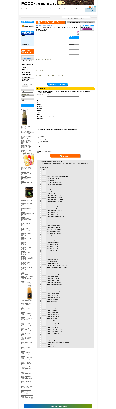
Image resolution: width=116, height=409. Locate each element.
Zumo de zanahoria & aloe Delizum (26, 369)
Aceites (23, 35)
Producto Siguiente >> (74, 80)
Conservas (24, 71)
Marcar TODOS (42, 132)
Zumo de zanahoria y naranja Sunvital (26, 379)
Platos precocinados (44, 141)
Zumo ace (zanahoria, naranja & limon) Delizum (26, 280)
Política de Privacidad (47, 151)
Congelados (25, 69)
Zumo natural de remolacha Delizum (26, 389)
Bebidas (23, 39)
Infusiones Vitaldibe (26, 167)
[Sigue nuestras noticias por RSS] (90, 7)
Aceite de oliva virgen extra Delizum (26, 108)
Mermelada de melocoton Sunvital (26, 221)
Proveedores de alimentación (28, 17)
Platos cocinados (25, 38)
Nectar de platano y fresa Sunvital (26, 263)
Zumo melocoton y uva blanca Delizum (27, 387)
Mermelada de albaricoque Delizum (26, 170)
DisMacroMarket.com (35, 14)
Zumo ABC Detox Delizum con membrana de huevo (27, 276)
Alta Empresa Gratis (57, 8)
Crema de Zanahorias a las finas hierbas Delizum (27, 132)
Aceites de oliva (25, 36)
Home (22, 8)
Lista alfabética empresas (67, 18)
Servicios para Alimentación (25, 80)
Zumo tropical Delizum (27, 397)
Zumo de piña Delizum (27, 344)
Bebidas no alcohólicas (26, 40)
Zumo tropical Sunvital (27, 398)
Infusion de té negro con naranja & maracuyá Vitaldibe (27, 148)
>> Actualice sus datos (87, 22)
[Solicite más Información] (51, 22)
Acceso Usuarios (70, 8)
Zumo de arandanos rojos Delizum (26, 306)
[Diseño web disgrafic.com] (26, 406)
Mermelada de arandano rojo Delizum (27, 178)
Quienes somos (44, 8)
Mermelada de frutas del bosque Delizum (27, 214)
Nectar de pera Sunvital (27, 257)
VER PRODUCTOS (25, 44)
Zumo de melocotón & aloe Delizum (26, 326)
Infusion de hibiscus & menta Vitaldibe (26, 142)
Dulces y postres (26, 72)
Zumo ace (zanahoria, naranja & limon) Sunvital (27, 283)
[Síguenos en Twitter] (95, 7)
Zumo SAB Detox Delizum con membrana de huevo (27, 395)
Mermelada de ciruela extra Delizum (26, 201)
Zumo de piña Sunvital (27, 346)
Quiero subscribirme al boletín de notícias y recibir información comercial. (54, 152)
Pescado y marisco (26, 77)
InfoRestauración (44, 14)
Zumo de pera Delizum (27, 341)
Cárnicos (24, 67)
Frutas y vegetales (26, 74)
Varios (22, 41)
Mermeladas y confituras (26, 42)
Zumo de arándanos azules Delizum (26, 304)
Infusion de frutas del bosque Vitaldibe (26, 139)
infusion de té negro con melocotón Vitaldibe (27, 144)
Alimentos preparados (27, 37)
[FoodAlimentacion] (39, 5)
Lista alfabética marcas (79, 18)
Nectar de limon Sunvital (27, 241)
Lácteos (24, 76)
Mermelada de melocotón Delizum (26, 219)
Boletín (78, 8)
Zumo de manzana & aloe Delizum (26, 319)
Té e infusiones (24, 43)
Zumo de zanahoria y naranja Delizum (26, 377)
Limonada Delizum (26, 168)
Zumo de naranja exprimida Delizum (26, 336)
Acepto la (45, 151)
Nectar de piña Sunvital (27, 258)
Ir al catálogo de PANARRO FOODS (57, 84)
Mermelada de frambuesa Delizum (26, 206)
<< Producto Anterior (40, 80)
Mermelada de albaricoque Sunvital (26, 173)
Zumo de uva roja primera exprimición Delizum (26, 363)
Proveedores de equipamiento (42, 17)
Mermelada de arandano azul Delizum (27, 175)
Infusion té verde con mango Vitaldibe (26, 151)
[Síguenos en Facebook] (92, 7)
